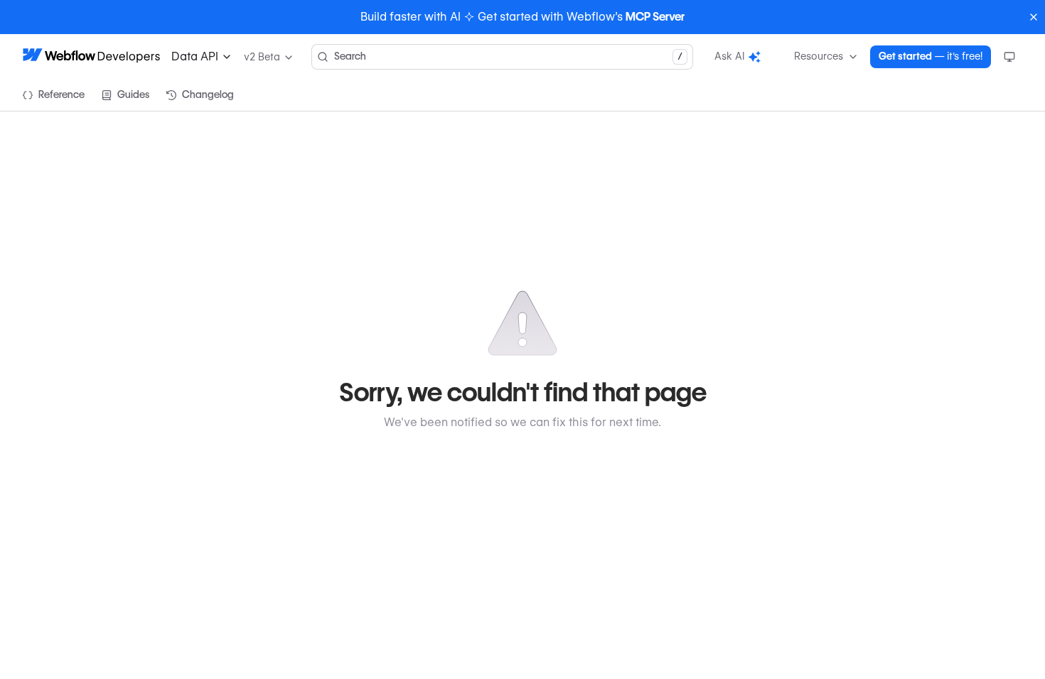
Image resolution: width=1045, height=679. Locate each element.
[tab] (53, 95)
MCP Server (655, 16)
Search (508, 56)
